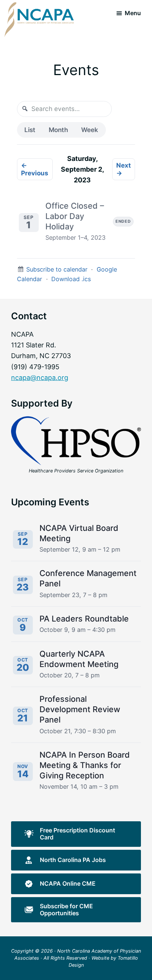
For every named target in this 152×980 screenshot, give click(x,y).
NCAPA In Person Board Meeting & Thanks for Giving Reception (84, 765)
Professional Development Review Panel (79, 709)
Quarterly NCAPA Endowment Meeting (78, 659)
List (29, 130)
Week (89, 130)
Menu (133, 13)
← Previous (34, 169)
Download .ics (71, 279)
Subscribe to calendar (56, 269)
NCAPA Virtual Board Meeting (78, 533)
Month (58, 130)
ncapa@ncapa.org (39, 377)
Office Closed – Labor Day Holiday (74, 216)
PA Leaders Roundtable (84, 618)
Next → (123, 169)
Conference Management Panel (88, 578)
